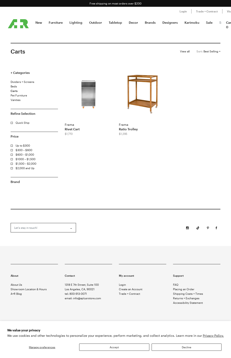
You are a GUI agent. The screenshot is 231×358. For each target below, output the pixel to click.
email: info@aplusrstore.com (83, 298)
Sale (209, 22)
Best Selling (207, 51)
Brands (150, 22)
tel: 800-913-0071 (76, 293)
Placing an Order (183, 289)
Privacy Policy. (213, 335)
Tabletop (115, 22)
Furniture (56, 22)
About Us (16, 284)
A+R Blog (16, 293)
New (38, 22)
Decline (186, 347)
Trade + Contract (207, 11)
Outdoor (95, 22)
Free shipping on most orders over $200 (115, 3)
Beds (14, 86)
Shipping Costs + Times (188, 293)
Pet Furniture (19, 95)
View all (185, 51)
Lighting (75, 22)
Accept (114, 347)
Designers (170, 22)
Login (183, 11)
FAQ (175, 284)
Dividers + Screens (22, 81)
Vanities (16, 99)
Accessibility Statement (188, 302)
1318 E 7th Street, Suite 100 (82, 284)
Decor (133, 22)
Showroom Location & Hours (29, 289)
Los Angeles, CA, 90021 (80, 289)
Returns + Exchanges (186, 298)
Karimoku (192, 22)
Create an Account (130, 289)
